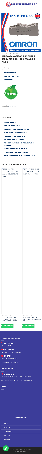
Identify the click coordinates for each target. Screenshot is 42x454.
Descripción (6, 117)
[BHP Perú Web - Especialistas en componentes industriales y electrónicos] (22, 4)
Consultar (8, 326)
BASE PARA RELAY (14, 53)
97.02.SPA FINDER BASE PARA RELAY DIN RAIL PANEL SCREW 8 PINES (9, 319)
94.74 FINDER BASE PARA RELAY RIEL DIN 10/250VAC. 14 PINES (31, 319)
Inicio (3, 53)
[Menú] (2, 4)
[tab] (21, 118)
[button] (6, 448)
